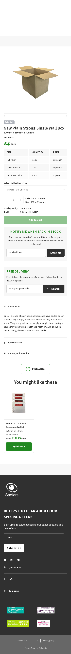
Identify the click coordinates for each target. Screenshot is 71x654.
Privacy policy (48, 640)
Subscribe (14, 548)
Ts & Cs (35, 640)
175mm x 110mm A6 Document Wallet (16, 425)
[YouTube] (5, 560)
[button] (5, 116)
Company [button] (14, 591)
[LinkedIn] (18, 560)
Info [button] (11, 579)
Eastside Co (43, 648)
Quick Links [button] (15, 567)
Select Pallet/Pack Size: (16, 183)
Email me (55, 253)
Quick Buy (19, 446)
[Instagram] (11, 560)
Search (55, 289)
